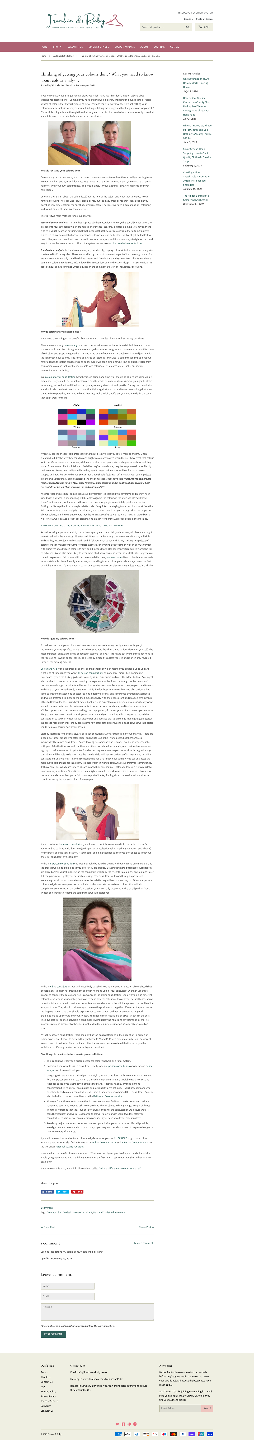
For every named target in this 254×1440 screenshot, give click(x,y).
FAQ (43, 1387)
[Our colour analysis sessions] (89, 164)
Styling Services (98, 47)
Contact (175, 47)
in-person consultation (71, 844)
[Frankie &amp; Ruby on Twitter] (117, 1424)
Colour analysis (49, 669)
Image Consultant (82, 1212)
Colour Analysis (125, 47)
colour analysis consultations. (126, 243)
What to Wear (118, 1212)
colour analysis (72, 345)
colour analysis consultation (60, 377)
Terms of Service (49, 1401)
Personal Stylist (101, 1212)
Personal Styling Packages (70, 1147)
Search (44, 1372)
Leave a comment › (144, 1243)
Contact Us (47, 1382)
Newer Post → (146, 1227)
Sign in (187, 19)
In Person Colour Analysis (134, 1142)
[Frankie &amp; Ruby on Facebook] (123, 1424)
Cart (207, 27)
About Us (45, 1377)
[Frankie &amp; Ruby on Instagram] (135, 1424)
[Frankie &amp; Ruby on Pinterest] (129, 1424)
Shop (56, 47)
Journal (159, 47)
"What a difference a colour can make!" (120, 1168)
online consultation (59, 986)
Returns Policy (48, 1391)
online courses (115, 557)
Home (44, 47)
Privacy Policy (48, 1396)
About (144, 47)
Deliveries (46, 1406)
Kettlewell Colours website (107, 1096)
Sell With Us (75, 47)
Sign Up (207, 1408)
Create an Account (204, 19)
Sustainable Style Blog (63, 56)
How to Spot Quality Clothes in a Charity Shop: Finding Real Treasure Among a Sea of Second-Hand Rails (197, 106)
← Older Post (48, 1227)
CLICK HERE (120, 1138)
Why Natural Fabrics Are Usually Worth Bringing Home (196, 83)
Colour (50, 1212)
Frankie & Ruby (55, 1434)
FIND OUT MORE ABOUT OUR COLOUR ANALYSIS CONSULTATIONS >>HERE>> (82, 525)
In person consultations (90, 673)
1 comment (47, 1208)
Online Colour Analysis (104, 1142)
